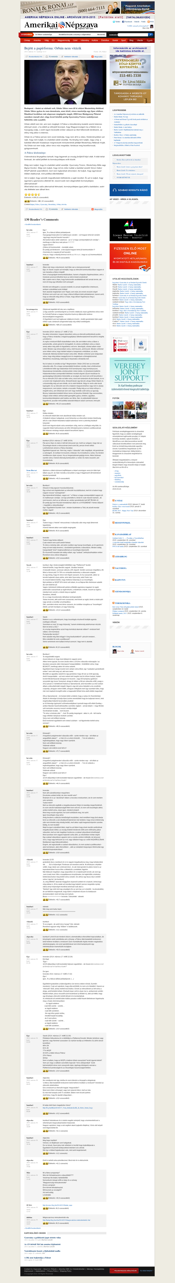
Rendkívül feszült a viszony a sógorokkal (51, 35)
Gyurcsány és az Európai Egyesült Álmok (133, 282)
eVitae (117, 471)
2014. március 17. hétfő (32, 233)
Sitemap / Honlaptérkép (95, 1269)
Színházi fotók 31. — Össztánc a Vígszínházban (128, 538)
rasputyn (117, 473)
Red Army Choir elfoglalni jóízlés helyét (126, 607)
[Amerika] (37, 40)
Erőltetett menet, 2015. (120, 613)
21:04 (28, 526)
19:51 (28, 447)
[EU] (53, 40)
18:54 (28, 417)
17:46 (28, 316)
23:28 (28, 1179)
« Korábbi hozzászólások (32, 224)
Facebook (128, 22)
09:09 (28, 1111)
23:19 (28, 913)
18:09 (28, 1127)
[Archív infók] (74, 18)
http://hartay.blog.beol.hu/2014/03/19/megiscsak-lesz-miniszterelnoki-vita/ (66, 1220)
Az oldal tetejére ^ (146, 1271)
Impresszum (28, 1271)
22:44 (28, 797)
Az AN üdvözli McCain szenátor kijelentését (42, 1244)
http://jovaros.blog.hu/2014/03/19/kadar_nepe (57, 1205)
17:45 (28, 271)
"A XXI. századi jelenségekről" (138, 26)
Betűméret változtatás (71, 56)
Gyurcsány (43, 204)
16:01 (28, 1224)
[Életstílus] (105, 40)
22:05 (28, 660)
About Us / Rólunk (50, 1269)
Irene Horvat (32, 470)
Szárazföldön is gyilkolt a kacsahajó (125, 124)
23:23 (28, 928)
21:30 (28, 571)
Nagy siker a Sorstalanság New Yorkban (129, 303)
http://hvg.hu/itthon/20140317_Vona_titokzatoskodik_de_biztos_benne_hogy (68, 1108)
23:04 (28, 866)
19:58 (28, 477)
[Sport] (123, 40)
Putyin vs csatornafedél (120, 504)
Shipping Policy (65, 1271)
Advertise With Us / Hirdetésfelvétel (72, 1269)
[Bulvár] (115, 40)
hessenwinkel (119, 477)
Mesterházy (52, 204)
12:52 (28, 1211)
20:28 (28, 492)
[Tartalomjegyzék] (138, 18)
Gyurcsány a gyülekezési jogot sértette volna (42, 1237)
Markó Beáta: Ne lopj (121, 117)
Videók (136, 22)
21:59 (28, 623)
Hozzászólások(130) (35, 56)
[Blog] (131, 40)
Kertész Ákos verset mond (121, 506)
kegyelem (116, 282)
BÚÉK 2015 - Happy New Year (123, 510)
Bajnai (32, 204)
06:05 (28, 1084)
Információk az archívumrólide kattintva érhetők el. (130, 49)
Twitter (117, 22)
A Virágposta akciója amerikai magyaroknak (128, 143)
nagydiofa (118, 475)
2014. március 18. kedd (32, 940)
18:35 (28, 338)
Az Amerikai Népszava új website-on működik (129, 114)
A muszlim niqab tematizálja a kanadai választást (128, 542)
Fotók (143, 22)
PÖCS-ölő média (118, 546)
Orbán (59, 204)
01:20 (28, 963)
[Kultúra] (95, 40)
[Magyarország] (64, 40)
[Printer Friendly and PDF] (51, 56)
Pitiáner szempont (118, 611)
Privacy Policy (52, 1271)
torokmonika (122, 603)
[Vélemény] (85, 40)
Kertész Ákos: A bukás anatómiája (125, 135)
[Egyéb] (150, 40)
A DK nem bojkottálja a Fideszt (37, 1257)
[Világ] (46, 40)
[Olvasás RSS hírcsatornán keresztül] (113, 500)
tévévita (64, 204)
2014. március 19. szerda (32, 1208)
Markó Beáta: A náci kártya (123, 127)
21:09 (28, 544)
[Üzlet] (75, 40)
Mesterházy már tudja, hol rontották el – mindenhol (93, 35)
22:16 (28, 739)
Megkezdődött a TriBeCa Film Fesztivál (127, 145)
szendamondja (119, 482)
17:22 (28, 236)
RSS (152, 22)
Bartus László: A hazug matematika (129, 284)
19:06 (28, 1167)
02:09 (28, 1042)
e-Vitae (118, 500)
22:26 (28, 764)
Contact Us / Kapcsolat (32, 1269)
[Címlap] (27, 40)
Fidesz (37, 204)
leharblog (118, 479)
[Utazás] (140, 40)
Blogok (117, 646)
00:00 (28, 943)
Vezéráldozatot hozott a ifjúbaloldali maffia (42, 1250)
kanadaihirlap (123, 534)
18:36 (28, 1144)
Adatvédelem (40, 1271)
